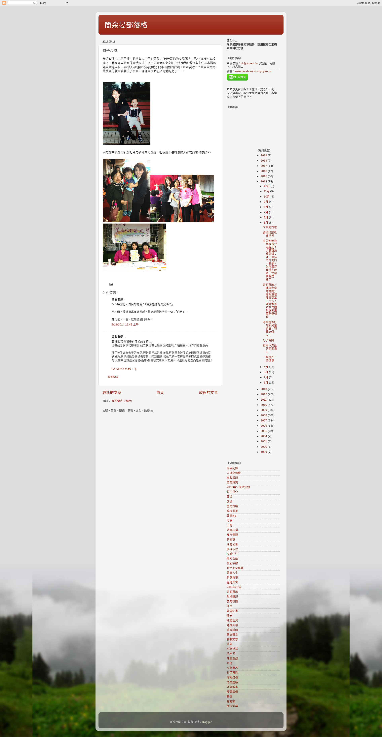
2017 (264, 165)
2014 (264, 181)
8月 (266, 206)
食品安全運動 (235, 568)
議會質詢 (232, 482)
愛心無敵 (232, 563)
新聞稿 (231, 539)
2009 (264, 410)
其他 (229, 663)
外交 (229, 606)
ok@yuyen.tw (249, 63)
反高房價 (232, 691)
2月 (266, 377)
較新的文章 (111, 393)
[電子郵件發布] (111, 284)
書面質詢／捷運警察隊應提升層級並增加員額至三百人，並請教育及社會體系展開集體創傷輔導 (270, 301)
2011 (264, 399)
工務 (229, 525)
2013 (264, 389)
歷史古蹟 (232, 506)
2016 (264, 171)
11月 (267, 191)
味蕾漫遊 (232, 658)
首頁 (160, 393)
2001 (264, 441)
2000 (264, 446)
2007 (264, 420)
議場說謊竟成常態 (270, 234)
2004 (264, 436)
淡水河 (231, 653)
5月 (266, 222)
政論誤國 (232, 630)
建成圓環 (232, 625)
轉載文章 (232, 639)
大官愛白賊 (270, 227)
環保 (229, 520)
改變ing (231, 515)
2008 (264, 415)
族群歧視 (232, 549)
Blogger (206, 722)
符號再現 (232, 577)
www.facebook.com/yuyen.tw (253, 71)
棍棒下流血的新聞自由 (270, 348)
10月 (267, 196)
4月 (266, 366)
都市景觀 (232, 534)
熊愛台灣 (232, 620)
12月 (267, 186)
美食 (229, 696)
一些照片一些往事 (270, 359)
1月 (266, 382)
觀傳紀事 (232, 610)
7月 (266, 212)
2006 (264, 425)
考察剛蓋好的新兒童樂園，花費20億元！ (270, 329)
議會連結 (232, 682)
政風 (229, 644)
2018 (264, 160)
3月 (266, 372)
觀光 (229, 615)
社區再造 (232, 672)
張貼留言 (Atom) (122, 400)
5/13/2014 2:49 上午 (124, 369)
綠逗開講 (232, 706)
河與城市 (232, 687)
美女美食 (232, 634)
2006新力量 (234, 587)
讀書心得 (232, 530)
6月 (266, 217)
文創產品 (232, 667)
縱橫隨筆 (232, 510)
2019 (264, 155)
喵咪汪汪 (232, 553)
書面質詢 (232, 591)
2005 (264, 431)
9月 (266, 201)
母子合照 (268, 340)
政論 (229, 496)
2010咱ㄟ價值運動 (238, 487)
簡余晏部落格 (125, 25)
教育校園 (232, 601)
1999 (264, 451)
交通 (229, 501)
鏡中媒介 (232, 491)
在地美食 (232, 582)
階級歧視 (232, 677)
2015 (264, 176)
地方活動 (232, 558)
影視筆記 (232, 596)
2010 (264, 404)
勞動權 (231, 701)
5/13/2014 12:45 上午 (125, 324)
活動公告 (232, 544)
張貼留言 (113, 377)
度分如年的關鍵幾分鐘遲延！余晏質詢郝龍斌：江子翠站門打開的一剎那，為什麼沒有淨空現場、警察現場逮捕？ (270, 260)
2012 (264, 394)
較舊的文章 (208, 393)
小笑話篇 (232, 648)
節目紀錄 (232, 468)
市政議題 (232, 477)
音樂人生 (232, 572)
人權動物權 (234, 473)
